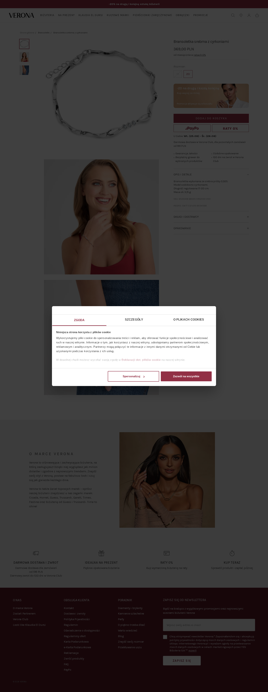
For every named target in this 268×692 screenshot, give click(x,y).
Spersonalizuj (131, 376)
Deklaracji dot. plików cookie (141, 359)
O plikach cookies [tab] (188, 319)
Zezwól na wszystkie (186, 376)
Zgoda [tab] (79, 320)
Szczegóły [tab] (134, 319)
